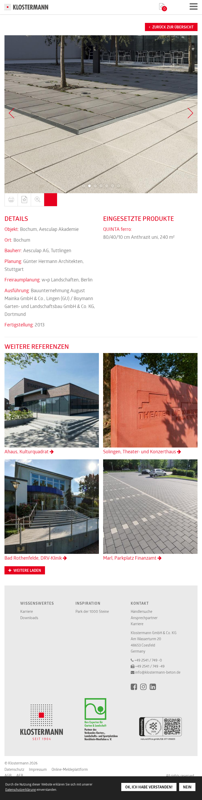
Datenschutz (14, 769)
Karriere (26, 611)
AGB (8, 775)
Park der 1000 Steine (92, 611)
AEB (19, 775)
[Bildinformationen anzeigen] (50, 199)
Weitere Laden (27, 570)
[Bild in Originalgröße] (37, 199)
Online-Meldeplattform (70, 769)
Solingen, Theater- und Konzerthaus (140, 451)
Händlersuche (141, 611)
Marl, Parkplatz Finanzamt (130, 558)
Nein (187, 787)
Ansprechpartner (144, 617)
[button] (84, 186)
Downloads (29, 617)
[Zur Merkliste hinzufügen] (24, 199)
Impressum (38, 769)
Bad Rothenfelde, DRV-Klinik (33, 558)
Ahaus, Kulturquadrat (27, 451)
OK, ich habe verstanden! (149, 787)
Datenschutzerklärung (20, 789)
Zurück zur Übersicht (173, 27)
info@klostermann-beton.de (157, 672)
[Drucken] (11, 199)
